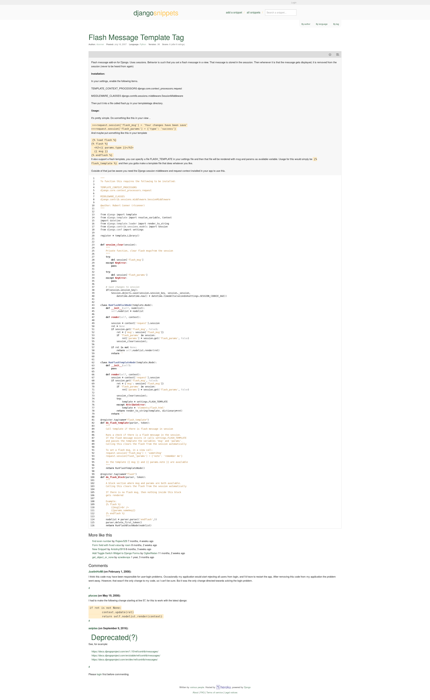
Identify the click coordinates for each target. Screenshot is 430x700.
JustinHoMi (96, 571)
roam (128, 545)
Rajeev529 (121, 541)
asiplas (93, 628)
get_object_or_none (103, 557)
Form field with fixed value (106, 545)
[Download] (330, 54)
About (195, 692)
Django (247, 687)
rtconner (100, 44)
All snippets (253, 12)
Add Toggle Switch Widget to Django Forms (116, 553)
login (99, 674)
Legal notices (231, 692)
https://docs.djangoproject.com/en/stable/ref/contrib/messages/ (126, 655)
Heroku (223, 687)
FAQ (202, 692)
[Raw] (337, 54)
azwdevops (124, 557)
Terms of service (214, 692)
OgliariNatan (150, 553)
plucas (93, 595)
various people (197, 687)
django (156, 12)
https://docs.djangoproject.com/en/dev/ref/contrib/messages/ (125, 659)
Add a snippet (234, 12)
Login (293, 2)
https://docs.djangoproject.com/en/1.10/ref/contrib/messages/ (125, 651)
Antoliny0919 (118, 549)
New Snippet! (99, 549)
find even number (101, 541)
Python (143, 44)
